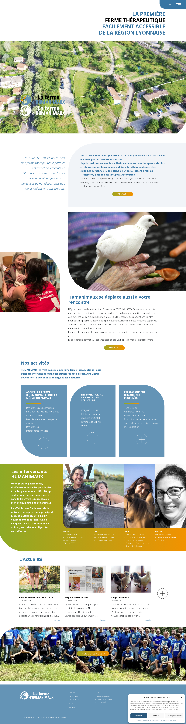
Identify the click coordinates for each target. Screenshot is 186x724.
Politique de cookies (143, 720)
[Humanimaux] (42, 99)
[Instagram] (147, 693)
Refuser (156, 716)
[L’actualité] (162, 593)
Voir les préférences (174, 716)
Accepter (138, 716)
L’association (74, 700)
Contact (168, 4)
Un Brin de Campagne (59, 717)
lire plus (57, 620)
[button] (182, 697)
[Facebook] (156, 693)
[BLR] (36, 695)
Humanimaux (73, 696)
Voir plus (122, 194)
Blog (71, 703)
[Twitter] (142, 693)
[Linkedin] (152, 693)
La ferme (72, 692)
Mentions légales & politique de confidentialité (163, 720)
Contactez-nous (92, 653)
